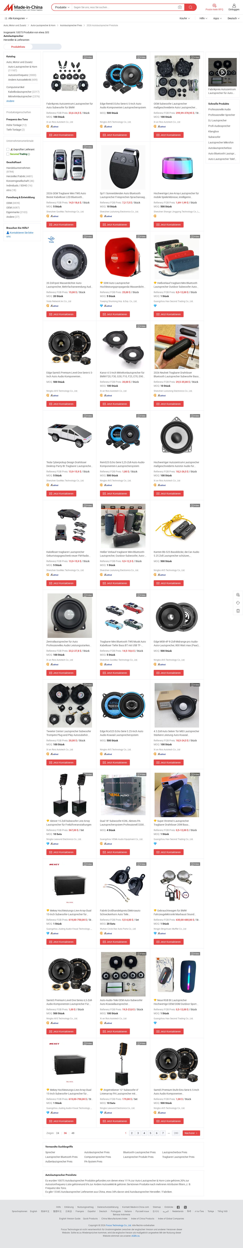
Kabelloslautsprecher (23, 91)
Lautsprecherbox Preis (174, 1152)
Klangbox (213, 131)
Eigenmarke (16, 212)
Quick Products (90, 1218)
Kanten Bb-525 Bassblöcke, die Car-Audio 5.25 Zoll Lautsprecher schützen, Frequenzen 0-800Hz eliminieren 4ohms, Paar (176, 553)
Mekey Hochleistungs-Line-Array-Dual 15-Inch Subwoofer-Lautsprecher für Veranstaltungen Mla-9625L (68, 1091)
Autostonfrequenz (22, 75)
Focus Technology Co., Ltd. (119, 1225)
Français (80, 1211)
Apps (216, 18)
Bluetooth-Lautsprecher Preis (139, 1152)
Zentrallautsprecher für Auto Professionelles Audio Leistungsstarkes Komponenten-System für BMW (68, 643)
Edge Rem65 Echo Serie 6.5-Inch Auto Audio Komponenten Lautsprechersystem (123, 105)
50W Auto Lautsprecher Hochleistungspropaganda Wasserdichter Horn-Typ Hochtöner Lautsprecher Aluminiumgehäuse (123, 285)
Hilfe (202, 18)
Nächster (190, 1133)
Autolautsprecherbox (220, 148)
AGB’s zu (135, 1235)
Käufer (183, 18)
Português (116, 1211)
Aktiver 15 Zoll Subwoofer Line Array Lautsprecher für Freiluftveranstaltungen (68, 822)
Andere (10, 101)
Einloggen (234, 9)
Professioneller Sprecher (221, 115)
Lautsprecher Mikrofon (221, 142)
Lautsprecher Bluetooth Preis (61, 1157)
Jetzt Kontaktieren (63, 135)
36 (65, 1133)
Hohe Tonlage (16, 125)
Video (89, 57)
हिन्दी (189, 1211)
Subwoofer (214, 137)
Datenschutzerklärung (107, 1206)
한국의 (156, 1211)
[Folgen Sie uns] (185, 1206)
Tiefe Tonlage (15, 129)
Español (92, 1211)
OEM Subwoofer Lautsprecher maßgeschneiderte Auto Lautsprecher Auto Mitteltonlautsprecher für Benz (174, 105)
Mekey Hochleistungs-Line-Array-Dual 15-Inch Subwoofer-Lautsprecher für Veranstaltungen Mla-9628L (68, 912)
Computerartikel (15, 87)
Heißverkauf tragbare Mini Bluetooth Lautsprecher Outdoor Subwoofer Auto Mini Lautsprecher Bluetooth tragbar (175, 285)
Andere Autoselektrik (23, 79)
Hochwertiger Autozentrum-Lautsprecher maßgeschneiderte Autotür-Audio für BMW (176, 464)
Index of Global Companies (171, 1218)
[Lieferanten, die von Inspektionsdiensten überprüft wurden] (22, 149)
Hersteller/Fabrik (19, 176)
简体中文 (45, 1211)
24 (57, 1133)
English (33, 1211)
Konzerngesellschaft (20, 181)
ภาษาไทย (199, 1211)
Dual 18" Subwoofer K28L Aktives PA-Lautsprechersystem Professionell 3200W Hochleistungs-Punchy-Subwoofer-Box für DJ (123, 822)
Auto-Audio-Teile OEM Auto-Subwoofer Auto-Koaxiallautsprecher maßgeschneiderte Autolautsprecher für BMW (122, 1002)
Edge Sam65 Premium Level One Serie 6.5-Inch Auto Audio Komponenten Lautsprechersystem (69, 374)
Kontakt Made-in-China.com (135, 1206)
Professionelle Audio (219, 109)
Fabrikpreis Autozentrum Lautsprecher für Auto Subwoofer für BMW (69, 105)
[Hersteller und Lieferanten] (23, 7)
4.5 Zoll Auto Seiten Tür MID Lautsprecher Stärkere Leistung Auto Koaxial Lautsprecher (176, 733)
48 (73, 1133)
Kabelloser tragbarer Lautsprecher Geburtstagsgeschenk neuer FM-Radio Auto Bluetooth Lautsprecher (67, 553)
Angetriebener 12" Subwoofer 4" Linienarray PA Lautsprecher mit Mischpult (119, 1091)
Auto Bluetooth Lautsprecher (224, 153)
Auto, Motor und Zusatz (19, 62)
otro (11, 190)
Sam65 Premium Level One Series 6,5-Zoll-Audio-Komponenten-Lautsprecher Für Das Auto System (69, 1002)
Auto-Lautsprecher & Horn (22, 68)
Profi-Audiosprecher (219, 126)
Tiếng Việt (223, 1211)
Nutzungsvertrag (85, 1206)
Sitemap (157, 1206)
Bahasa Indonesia (121, 1214)
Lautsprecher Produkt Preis (138, 1157)
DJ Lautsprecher (217, 120)
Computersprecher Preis (97, 1157)
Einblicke (169, 1206)
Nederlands (177, 1211)
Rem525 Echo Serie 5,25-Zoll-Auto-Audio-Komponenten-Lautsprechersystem (122, 464)
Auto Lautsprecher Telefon (222, 159)
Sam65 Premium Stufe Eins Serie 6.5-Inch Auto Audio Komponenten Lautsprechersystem (176, 1091)
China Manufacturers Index (114, 1218)
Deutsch (103, 1211)
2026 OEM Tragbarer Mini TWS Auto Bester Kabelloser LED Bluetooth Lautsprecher (66, 195)
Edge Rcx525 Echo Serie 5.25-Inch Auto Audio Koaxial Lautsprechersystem (121, 733)
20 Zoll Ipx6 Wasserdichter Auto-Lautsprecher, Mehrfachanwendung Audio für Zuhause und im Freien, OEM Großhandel (69, 285)
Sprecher (50, 1152)
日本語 (68, 1211)
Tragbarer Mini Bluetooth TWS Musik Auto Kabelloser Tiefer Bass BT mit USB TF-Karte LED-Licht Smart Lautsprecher (123, 643)
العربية (166, 1211)
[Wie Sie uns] (178, 1206)
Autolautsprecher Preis (97, 1152)
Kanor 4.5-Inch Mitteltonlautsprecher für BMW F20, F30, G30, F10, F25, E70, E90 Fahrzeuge (122, 374)
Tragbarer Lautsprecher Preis (178, 1157)
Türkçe (211, 1211)
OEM (13, 207)
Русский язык (142, 1211)
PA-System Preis (93, 1161)
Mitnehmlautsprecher (24, 96)
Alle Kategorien (16, 18)
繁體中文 (57, 1211)
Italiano (128, 1211)
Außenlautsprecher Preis (58, 1161)
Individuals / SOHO (19, 185)
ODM (13, 203)
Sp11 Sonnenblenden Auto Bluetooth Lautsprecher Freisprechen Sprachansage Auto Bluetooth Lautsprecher (123, 195)
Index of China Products (142, 1218)
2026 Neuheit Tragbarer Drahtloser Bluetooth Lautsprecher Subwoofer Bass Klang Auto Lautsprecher (176, 374)
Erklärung (69, 1206)
